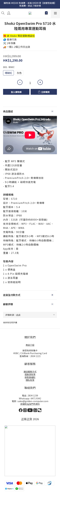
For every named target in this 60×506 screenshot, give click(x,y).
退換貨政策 (30, 374)
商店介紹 (30, 344)
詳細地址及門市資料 (30, 403)
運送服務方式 (30, 371)
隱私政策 (30, 380)
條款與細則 (30, 377)
